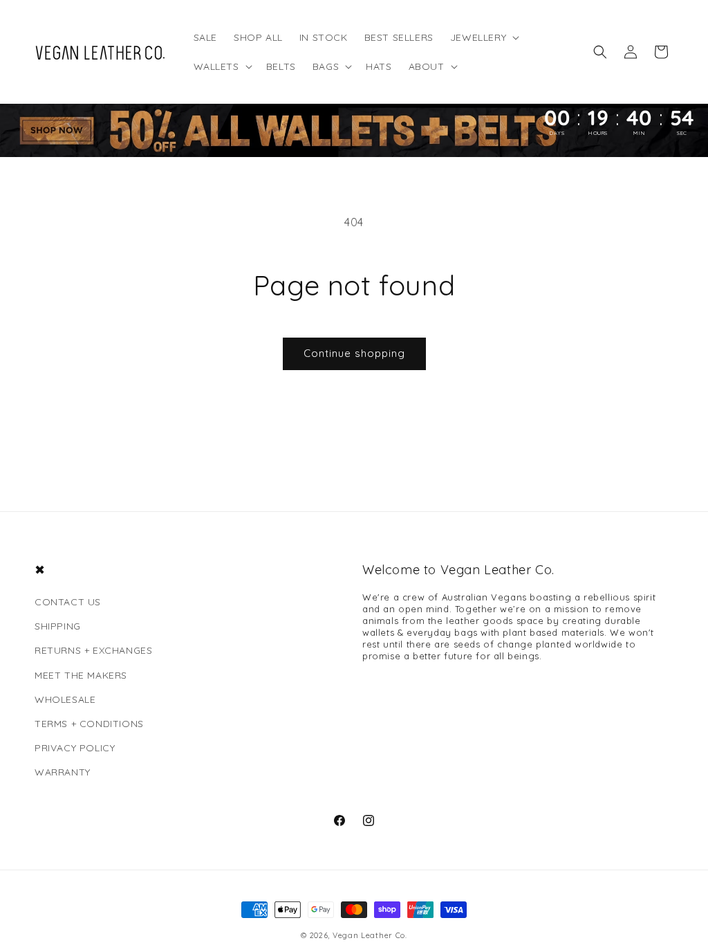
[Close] (541, 296)
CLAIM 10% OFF (252, 637)
